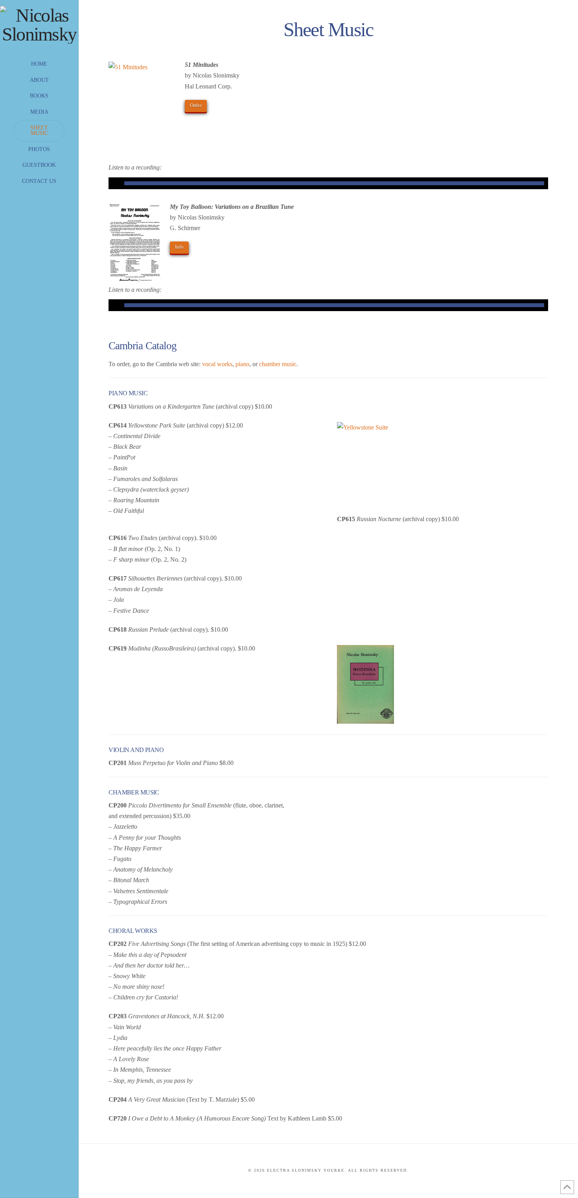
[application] (328, 183)
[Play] (114, 183)
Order (196, 105)
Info (179, 247)
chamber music (277, 364)
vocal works (217, 364)
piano (242, 364)
